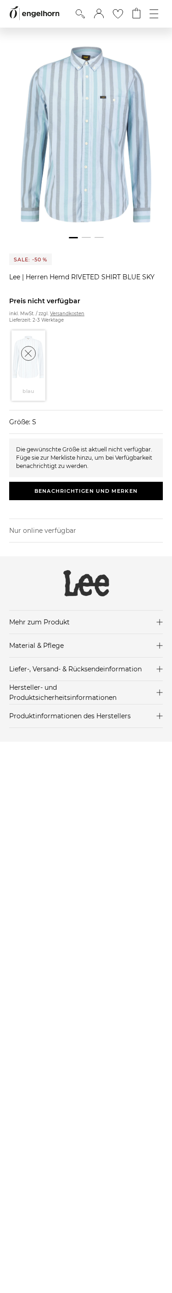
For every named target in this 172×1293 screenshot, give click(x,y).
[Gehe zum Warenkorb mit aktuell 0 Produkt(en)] (136, 14)
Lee (15, 277)
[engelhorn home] (34, 13)
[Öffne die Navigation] (154, 14)
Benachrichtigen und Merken (86, 491)
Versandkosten (67, 314)
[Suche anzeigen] (80, 14)
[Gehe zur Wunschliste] (118, 14)
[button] (98, 14)
